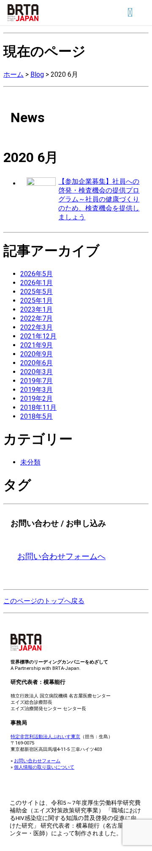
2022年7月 (36, 318)
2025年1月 (36, 301)
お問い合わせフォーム (37, 761)
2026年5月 (36, 274)
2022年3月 (36, 327)
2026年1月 (36, 283)
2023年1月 (36, 309)
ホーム (13, 74)
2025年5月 (36, 292)
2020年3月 (36, 372)
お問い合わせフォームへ (61, 556)
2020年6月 (36, 363)
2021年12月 (38, 336)
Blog (37, 74)
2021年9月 (36, 345)
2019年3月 (36, 390)
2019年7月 (36, 381)
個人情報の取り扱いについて (44, 767)
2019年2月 (36, 399)
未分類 (30, 462)
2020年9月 (36, 354)
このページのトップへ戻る (43, 601)
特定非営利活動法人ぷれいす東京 (45, 736)
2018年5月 (36, 416)
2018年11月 (38, 407)
